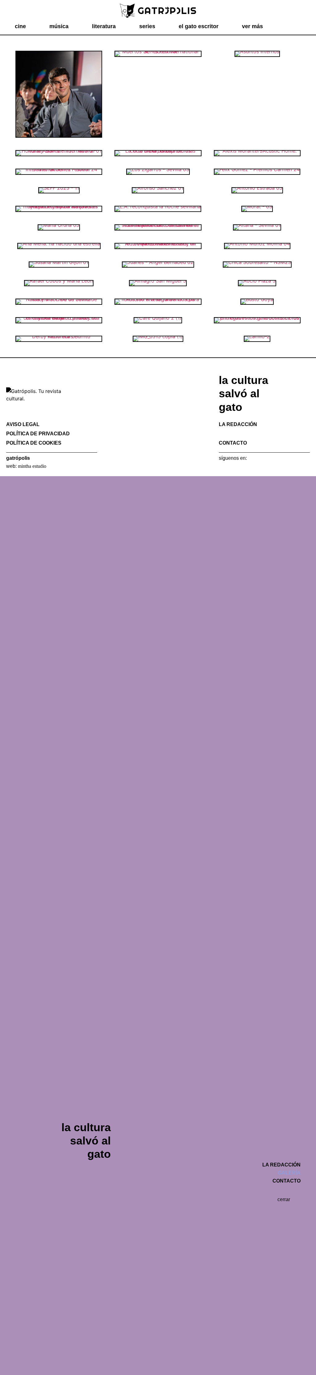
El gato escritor (198, 26)
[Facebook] (222, 467)
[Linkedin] (254, 467)
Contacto (233, 443)
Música (59, 26)
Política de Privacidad (38, 433)
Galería (230, 433)
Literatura (104, 26)
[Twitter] (233, 467)
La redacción (238, 424)
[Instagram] (243, 467)
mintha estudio (32, 466)
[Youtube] (265, 467)
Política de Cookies (33, 443)
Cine (20, 26)
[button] (297, 26)
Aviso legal (23, 424)
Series (147, 26)
